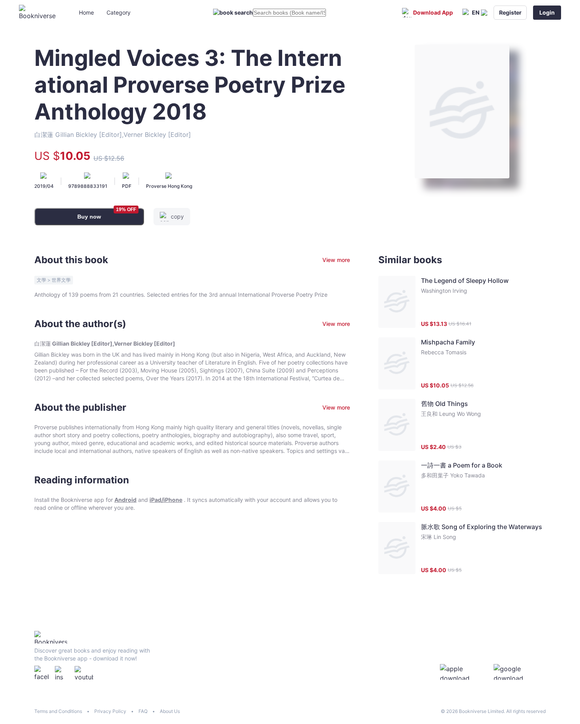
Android (125, 499)
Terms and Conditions (58, 711)
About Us (170, 711)
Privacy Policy (110, 711)
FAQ (143, 711)
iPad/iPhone (166, 499)
